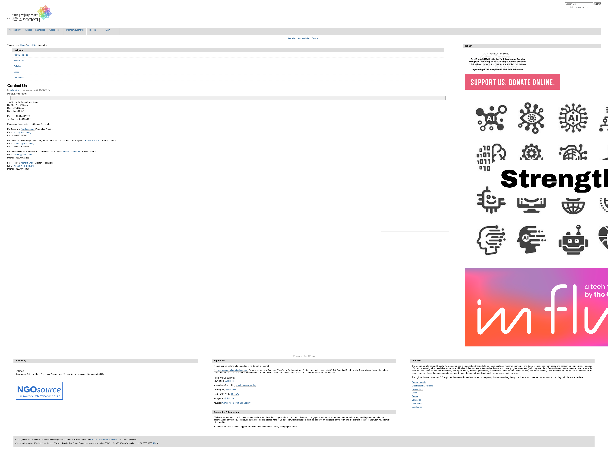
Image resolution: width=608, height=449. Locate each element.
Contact (316, 38)
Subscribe (229, 381)
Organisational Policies (422, 386)
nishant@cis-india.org (24, 166)
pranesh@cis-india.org (24, 143)
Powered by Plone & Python (304, 356)
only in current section (578, 7)
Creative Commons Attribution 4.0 (104, 439)
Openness (54, 30)
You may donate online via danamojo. (231, 370)
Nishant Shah (15, 90)
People (415, 396)
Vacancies (416, 400)
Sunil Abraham (28, 129)
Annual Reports (419, 382)
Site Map (291, 38)
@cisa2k (235, 394)
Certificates (417, 407)
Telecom (92, 30)
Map (155, 443)
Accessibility (15, 30)
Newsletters (417, 389)
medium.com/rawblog (246, 385)
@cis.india (229, 398)
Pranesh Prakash (93, 140)
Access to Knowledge (35, 30)
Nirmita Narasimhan (72, 151)
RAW (107, 30)
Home (22, 45)
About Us (31, 45)
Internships (417, 403)
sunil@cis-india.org (22, 132)
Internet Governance (75, 30)
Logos (414, 393)
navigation (19, 50)
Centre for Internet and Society (236, 403)
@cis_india (231, 390)
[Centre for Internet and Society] (30, 13)
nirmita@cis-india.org (23, 154)
